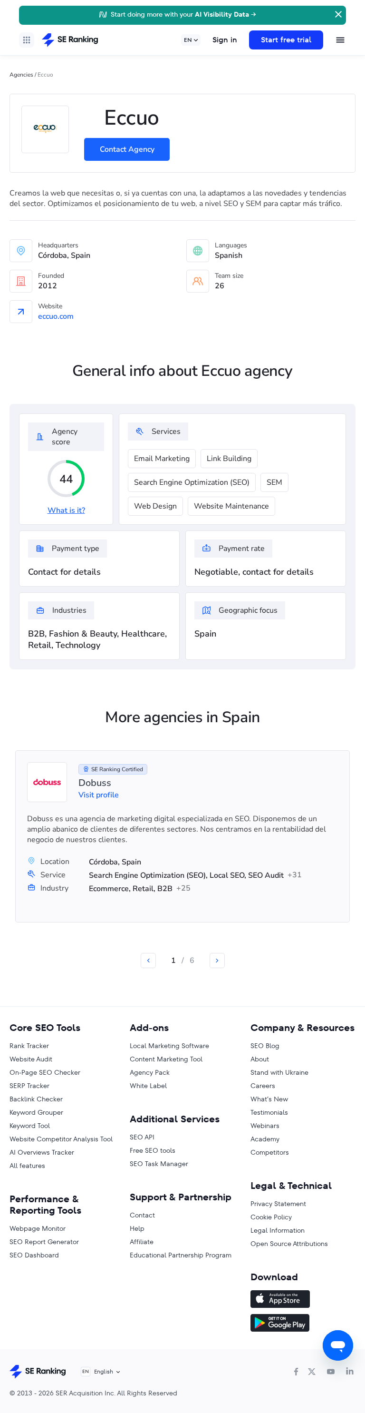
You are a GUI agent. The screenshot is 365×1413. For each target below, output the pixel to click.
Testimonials (269, 1112)
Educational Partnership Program (180, 1255)
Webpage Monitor (38, 1228)
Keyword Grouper (36, 1112)
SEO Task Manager (159, 1163)
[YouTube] (330, 1371)
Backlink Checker (36, 1099)
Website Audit (31, 1059)
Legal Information (277, 1230)
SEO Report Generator (44, 1241)
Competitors (269, 1152)
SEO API (142, 1137)
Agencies (21, 74)
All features (27, 1165)
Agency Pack (150, 1072)
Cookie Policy (271, 1217)
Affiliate (142, 1241)
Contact (142, 1215)
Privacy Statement (278, 1203)
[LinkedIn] (349, 1371)
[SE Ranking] (70, 40)
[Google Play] (302, 1324)
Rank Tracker (29, 1045)
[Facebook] (296, 1371)
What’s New (269, 1099)
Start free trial (286, 39)
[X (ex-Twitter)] (311, 1371)
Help (137, 1228)
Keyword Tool (30, 1125)
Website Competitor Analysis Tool (61, 1139)
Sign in (224, 39)
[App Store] (302, 1300)
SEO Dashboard (34, 1255)
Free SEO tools (152, 1150)
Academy (264, 1139)
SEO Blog (264, 1045)
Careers (262, 1085)
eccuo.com (56, 316)
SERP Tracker (29, 1085)
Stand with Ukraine (279, 1072)
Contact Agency (127, 149)
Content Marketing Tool (166, 1059)
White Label (148, 1085)
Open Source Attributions (289, 1243)
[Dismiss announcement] (337, 13)
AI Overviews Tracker (42, 1152)
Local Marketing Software (169, 1045)
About (259, 1059)
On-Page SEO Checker (45, 1072)
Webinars (264, 1125)
